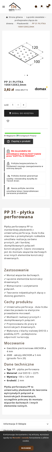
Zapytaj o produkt (18, 141)
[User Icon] (41, 6)
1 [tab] (24, 75)
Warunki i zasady (20, 438)
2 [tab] (27, 75)
